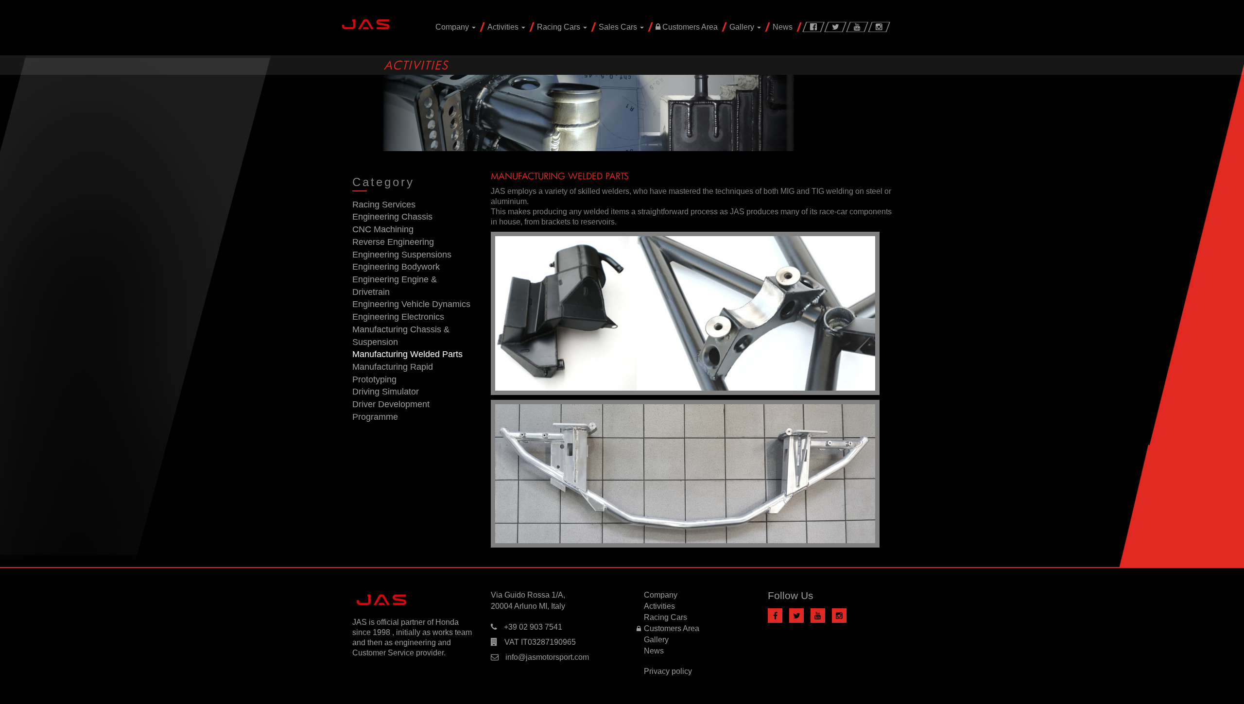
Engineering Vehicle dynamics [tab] (411, 304)
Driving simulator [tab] (385, 391)
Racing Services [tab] (383, 204)
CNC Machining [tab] (383, 229)
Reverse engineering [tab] (393, 242)
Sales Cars (619, 27)
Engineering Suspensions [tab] (401, 254)
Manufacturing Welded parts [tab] (407, 354)
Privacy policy (668, 671)
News (783, 27)
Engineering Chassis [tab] (392, 217)
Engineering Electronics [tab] (398, 317)
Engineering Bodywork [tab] (396, 267)
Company (453, 27)
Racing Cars (559, 27)
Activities (503, 27)
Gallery (742, 27)
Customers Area (689, 27)
